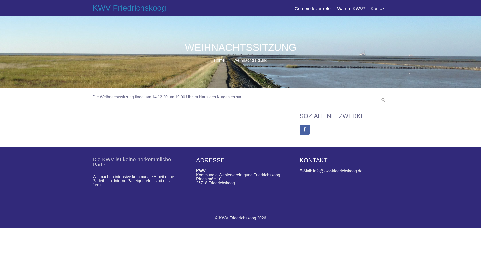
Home (219, 60)
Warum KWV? (351, 8)
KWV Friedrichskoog (129, 7)
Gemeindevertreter (313, 8)
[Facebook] (305, 130)
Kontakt (378, 8)
